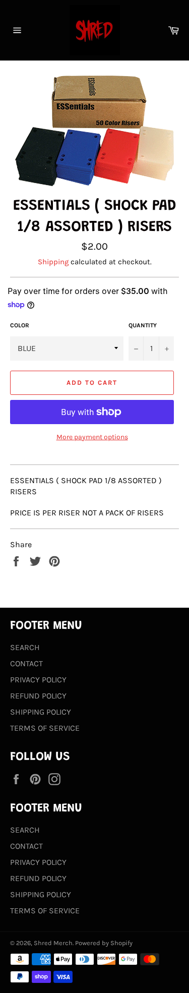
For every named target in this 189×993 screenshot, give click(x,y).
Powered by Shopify (104, 943)
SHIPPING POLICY (40, 712)
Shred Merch (53, 943)
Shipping (53, 261)
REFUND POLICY (38, 695)
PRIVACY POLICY (38, 679)
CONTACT (26, 663)
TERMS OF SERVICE (45, 728)
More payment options (92, 437)
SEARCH (25, 647)
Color (19, 325)
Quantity (143, 325)
